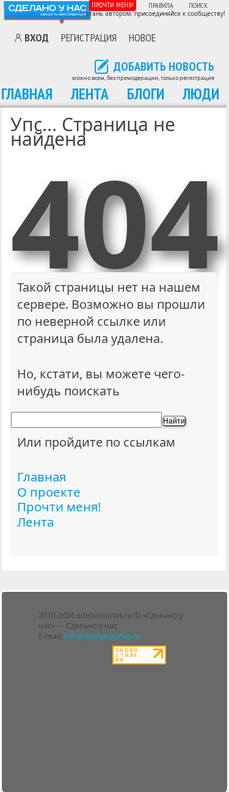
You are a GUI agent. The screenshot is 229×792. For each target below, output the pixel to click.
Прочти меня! (113, 4)
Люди (201, 94)
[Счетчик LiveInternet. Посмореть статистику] (139, 662)
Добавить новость (164, 67)
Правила (160, 5)
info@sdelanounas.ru (102, 636)
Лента (90, 94)
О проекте (49, 491)
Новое (142, 37)
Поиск (198, 5)
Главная (27, 94)
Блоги (145, 94)
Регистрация (89, 37)
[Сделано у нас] (47, 12)
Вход (36, 38)
